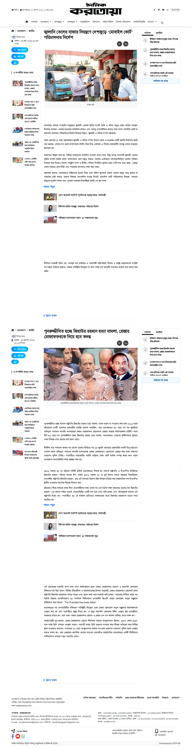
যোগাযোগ (175, 697)
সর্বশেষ (34, 21)
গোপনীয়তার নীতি (106, 697)
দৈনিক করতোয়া (89, 697)
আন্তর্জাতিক (85, 21)
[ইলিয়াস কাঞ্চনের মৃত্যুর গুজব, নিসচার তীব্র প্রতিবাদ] (160, 40)
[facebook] (12, 736)
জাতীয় (31, 31)
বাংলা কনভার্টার (153, 697)
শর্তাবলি (119, 697)
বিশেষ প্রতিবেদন (123, 21)
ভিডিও (16, 10)
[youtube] (18, 736)
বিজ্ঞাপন (165, 697)
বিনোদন (96, 21)
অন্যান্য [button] (151, 21)
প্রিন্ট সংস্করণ (22, 50)
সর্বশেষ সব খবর (161, 81)
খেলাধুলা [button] (71, 21)
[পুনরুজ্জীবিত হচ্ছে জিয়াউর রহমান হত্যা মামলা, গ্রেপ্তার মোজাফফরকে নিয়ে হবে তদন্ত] (160, 52)
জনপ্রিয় (159, 32)
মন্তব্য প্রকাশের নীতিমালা (134, 697)
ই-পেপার (175, 9)
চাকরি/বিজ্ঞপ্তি (139, 21)
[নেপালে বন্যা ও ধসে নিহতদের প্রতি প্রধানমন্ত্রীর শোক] (160, 64)
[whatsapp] (23, 736)
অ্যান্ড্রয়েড (162, 735)
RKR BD (177, 743)
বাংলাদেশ (21, 31)
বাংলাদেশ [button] (44, 21)
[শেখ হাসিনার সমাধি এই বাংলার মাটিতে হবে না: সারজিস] (160, 75)
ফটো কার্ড (20, 56)
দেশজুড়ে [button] (58, 21)
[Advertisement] (26, 207)
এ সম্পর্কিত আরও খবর (23, 72)
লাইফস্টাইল (108, 21)
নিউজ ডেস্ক (20, 37)
